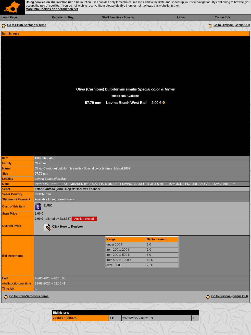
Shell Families (111, 17)
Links (181, 17)
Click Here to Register (67, 226)
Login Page (9, 17)
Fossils (129, 17)
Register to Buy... (63, 17)
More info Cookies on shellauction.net (52, 9)
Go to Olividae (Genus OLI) (231, 25)
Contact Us (222, 17)
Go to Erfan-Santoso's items (26, 25)
